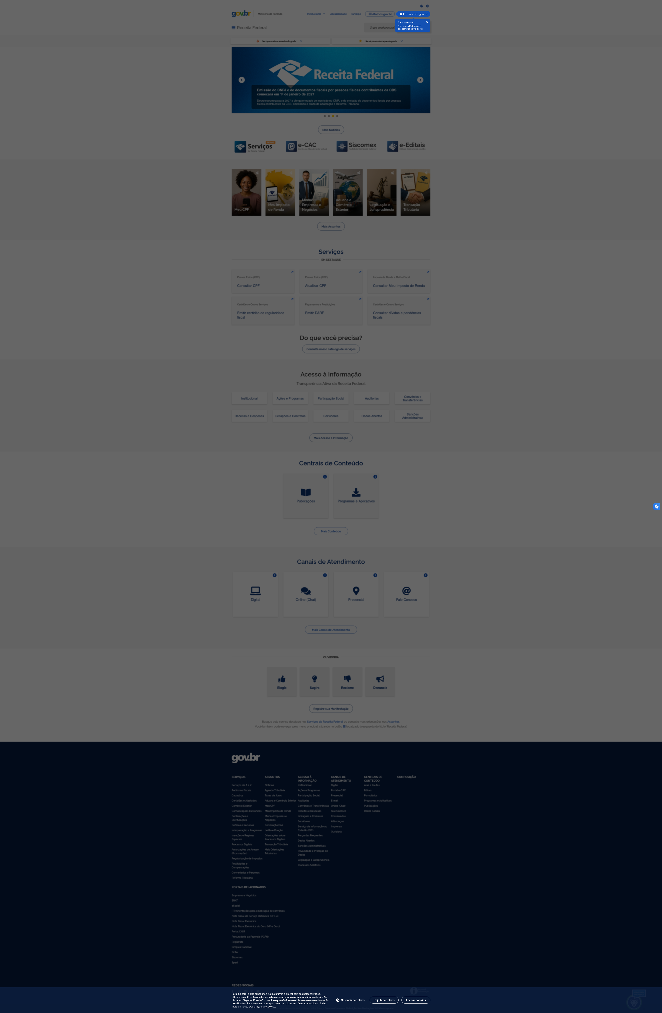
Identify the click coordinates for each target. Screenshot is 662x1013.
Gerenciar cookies (353, 1000)
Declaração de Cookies (262, 1006)
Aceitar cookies (416, 1000)
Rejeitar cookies (384, 1000)
